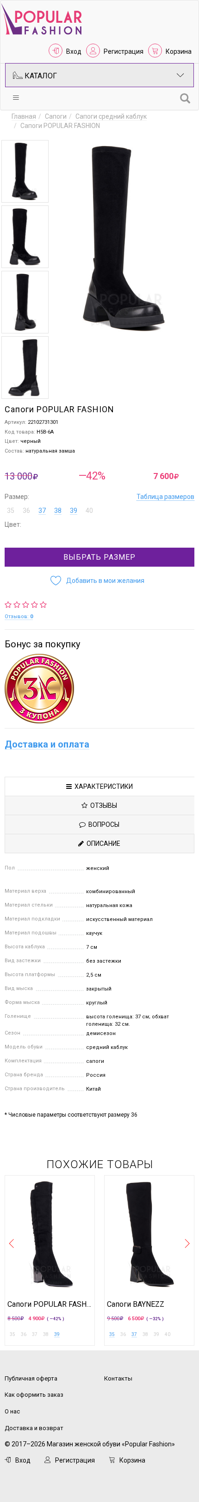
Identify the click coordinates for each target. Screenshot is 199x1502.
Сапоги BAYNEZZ (135, 1304)
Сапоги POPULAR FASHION (49, 1304)
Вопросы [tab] (102, 824)
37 (42, 510)
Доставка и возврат (34, 1428)
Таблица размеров (165, 496)
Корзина (179, 51)
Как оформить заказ (34, 1394)
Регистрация (123, 51)
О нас (12, 1411)
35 (112, 1334)
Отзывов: (19, 617)
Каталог (40, 75)
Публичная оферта (31, 1378)
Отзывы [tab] (102, 805)
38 (58, 510)
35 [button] (10, 510)
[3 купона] (99, 688)
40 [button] (89, 510)
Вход (73, 51)
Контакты (118, 1378)
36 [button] (26, 510)
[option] (25, 171)
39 (73, 510)
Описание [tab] (102, 843)
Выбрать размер (99, 557)
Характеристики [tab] (102, 786)
